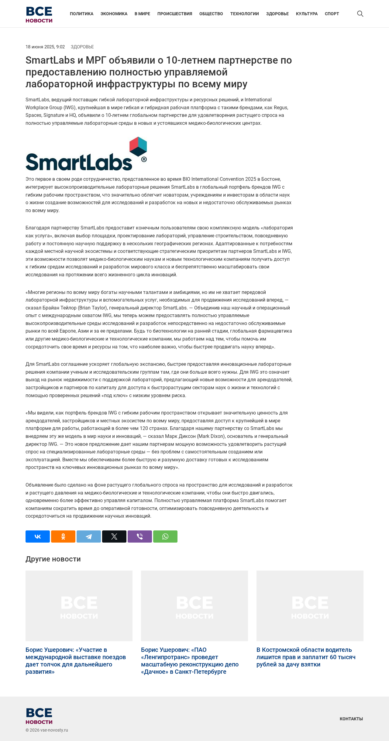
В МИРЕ (142, 13)
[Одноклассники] (63, 536)
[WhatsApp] (165, 536)
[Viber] (140, 536)
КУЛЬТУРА (307, 13)
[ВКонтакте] (38, 536)
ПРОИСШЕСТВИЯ (174, 13)
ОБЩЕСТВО (211, 13)
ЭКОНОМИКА (114, 13)
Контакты (351, 718)
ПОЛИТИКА (81, 13)
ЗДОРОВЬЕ (277, 13)
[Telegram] (89, 536)
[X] (114, 536)
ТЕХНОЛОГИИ (244, 13)
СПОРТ (332, 13)
